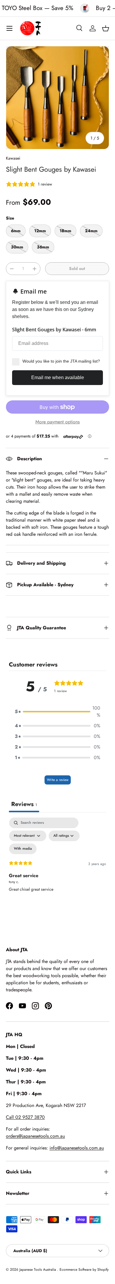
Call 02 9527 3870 (25, 1117)
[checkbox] (23, 849)
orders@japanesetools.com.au (35, 1136)
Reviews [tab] (24, 804)
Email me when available (57, 377)
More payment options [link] (57, 421)
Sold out (77, 268)
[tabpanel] (57, 868)
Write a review (57, 779)
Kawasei (13, 158)
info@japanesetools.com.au (77, 1147)
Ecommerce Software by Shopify (84, 1269)
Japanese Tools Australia (38, 1269)
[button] (105, 28)
